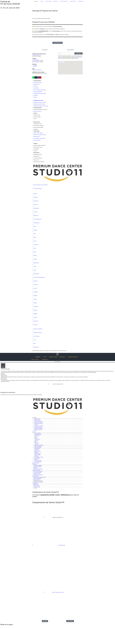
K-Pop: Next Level (37, 473)
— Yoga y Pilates (37, 458)
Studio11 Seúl (36, 484)
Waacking (35, 310)
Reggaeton (36, 313)
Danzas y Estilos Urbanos (38, 132)
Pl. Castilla (35, 66)
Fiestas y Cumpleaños (37, 478)
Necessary (4, 374)
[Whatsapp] (33, 77)
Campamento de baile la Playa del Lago (41, 105)
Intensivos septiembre (63, 1)
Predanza (36, 452)
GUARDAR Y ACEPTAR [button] (5, 381)
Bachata (35, 255)
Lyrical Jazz (36, 284)
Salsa (35, 251)
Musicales (35, 295)
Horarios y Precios (49, 1)
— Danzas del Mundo (37, 460)
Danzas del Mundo (37, 140)
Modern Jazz (36, 215)
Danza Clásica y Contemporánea (39, 138)
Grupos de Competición (38, 91)
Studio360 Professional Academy (40, 93)
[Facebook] (38, 77)
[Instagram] (36, 77)
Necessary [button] (3, 373)
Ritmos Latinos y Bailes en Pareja (40, 134)
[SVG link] (57, 173)
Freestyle (35, 317)
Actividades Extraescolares (38, 482)
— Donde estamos (37, 420)
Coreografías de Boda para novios (40, 477)
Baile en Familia (37, 454)
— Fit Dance (36, 459)
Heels (35, 248)
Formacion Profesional (38, 466)
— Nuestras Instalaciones (38, 428)
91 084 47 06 (35, 59)
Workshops (35, 467)
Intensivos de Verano (37, 111)
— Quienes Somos (37, 418)
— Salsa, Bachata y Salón (38, 457)
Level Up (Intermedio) (37, 472)
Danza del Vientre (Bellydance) (39, 277)
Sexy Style (35, 204)
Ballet (35, 226)
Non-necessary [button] (3, 378)
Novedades (36, 95)
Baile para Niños (37, 136)
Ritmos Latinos (36, 262)
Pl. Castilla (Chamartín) (38, 188)
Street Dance (36, 244)
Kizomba (35, 259)
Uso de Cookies (36, 336)
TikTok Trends (37, 439)
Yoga (34, 233)
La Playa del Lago (37, 486)
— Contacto (36, 424)
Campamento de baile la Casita (39, 104)
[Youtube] (40, 77)
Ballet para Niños (38, 453)
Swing (35, 270)
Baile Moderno (36, 208)
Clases (42, 1)
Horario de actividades (38, 82)
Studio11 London (37, 485)
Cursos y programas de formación (40, 89)
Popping (35, 302)
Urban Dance (36, 200)
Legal (35, 339)
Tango (35, 266)
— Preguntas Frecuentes (38, 423)
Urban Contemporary (37, 219)
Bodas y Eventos (73, 1)
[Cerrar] (57, 354)
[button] (0, 352)
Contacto (35, 97)
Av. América (35, 65)
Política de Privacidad (37, 332)
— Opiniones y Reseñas (38, 427)
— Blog (35, 430)
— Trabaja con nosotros (38, 429)
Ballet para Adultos (38, 446)
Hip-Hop (35, 193)
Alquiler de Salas (37, 479)
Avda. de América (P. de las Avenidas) (40, 184)
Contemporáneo (36, 222)
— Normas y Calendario (38, 421)
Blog (34, 343)
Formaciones (55, 1)
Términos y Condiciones (38, 328)
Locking (35, 299)
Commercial (36, 197)
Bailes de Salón (36, 273)
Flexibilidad (36, 291)
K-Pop (36, 436)
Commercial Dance (38, 434)
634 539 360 (35, 60)
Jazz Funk (35, 288)
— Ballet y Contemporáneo (38, 445)
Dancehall (35, 324)
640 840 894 (35, 61)
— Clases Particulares (37, 461)
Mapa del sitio (36, 347)
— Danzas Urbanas (37, 433)
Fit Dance (35, 86)
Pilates (35, 237)
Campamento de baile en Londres (40, 102)
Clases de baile (36, 84)
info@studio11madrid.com (37, 69)
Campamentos (81, 1)
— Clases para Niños (37, 447)
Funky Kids (36, 211)
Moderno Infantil (38, 451)
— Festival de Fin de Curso (38, 422)
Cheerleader (36, 306)
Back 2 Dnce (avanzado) (38, 471)
